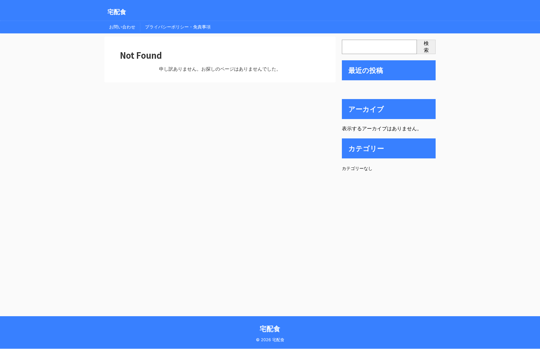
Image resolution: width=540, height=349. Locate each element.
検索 (426, 46)
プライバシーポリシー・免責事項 (178, 26)
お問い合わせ (122, 26)
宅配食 (117, 12)
